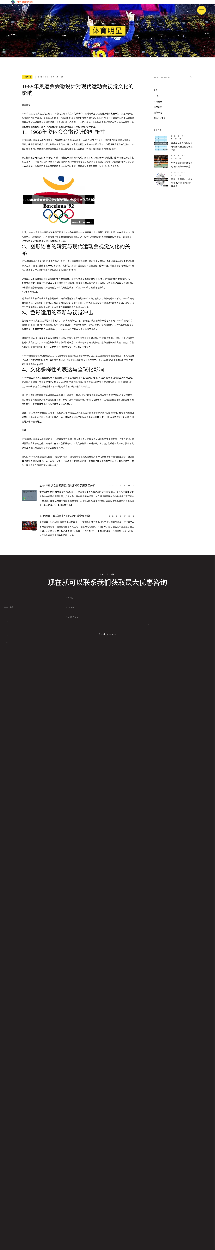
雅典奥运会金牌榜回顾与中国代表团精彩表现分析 (182, 146)
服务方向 (158, 112)
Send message (107, 634)
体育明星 (27, 77)
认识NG (157, 96)
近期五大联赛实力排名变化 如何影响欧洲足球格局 (182, 183)
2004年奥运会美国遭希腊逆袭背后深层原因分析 (67, 485)
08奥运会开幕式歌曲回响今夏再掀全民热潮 (64, 516)
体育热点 (158, 101)
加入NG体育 (160, 118)
